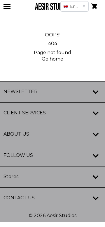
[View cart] (94, 6)
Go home (52, 59)
